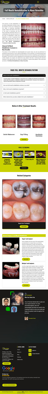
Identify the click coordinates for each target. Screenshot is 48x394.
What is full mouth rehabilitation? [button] (11, 75)
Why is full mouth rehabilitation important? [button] (13, 89)
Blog (18, 354)
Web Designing (32, 391)
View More (24, 139)
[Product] (10, 245)
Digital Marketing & (39, 391)
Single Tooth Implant (27, 239)
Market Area (20, 359)
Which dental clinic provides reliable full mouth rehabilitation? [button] (18, 97)
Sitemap (19, 357)
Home (3, 18)
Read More (24, 226)
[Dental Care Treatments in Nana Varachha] (24, 201)
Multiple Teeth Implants (28, 263)
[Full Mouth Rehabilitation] (33, 35)
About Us (19, 352)
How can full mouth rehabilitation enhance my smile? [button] (16, 85)
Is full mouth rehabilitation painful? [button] (11, 93)
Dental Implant (10, 18)
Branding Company (21, 392)
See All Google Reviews (9, 385)
